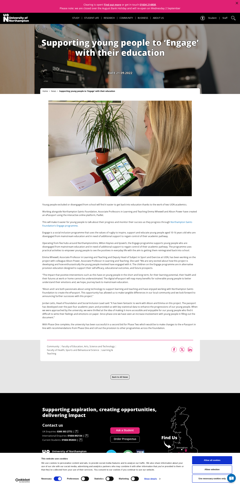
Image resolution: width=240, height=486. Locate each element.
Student (212, 17)
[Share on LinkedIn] (190, 349)
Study (75, 17)
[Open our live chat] (231, 478)
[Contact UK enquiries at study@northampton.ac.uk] (76, 431)
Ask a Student (125, 430)
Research (109, 17)
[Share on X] (182, 349)
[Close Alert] (237, 3)
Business (143, 17)
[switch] (85, 478)
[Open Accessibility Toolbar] (202, 18)
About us (158, 17)
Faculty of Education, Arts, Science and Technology (88, 346)
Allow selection (212, 469)
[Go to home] (16, 18)
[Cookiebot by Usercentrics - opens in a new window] (22, 480)
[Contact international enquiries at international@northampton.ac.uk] (86, 436)
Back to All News (120, 377)
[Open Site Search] (233, 18)
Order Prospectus (125, 439)
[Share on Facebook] (174, 349)
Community (126, 17)
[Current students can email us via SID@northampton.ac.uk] (81, 440)
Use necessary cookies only (212, 478)
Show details (150, 479)
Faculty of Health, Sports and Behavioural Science (73, 350)
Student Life (91, 17)
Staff (224, 17)
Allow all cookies (212, 460)
